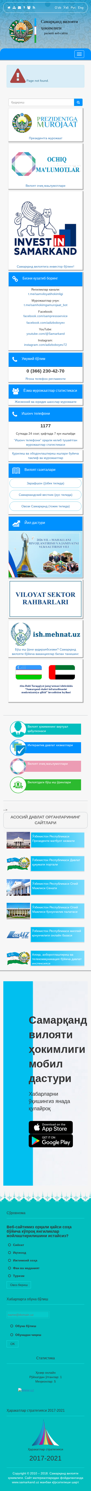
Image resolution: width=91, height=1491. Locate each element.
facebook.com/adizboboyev (46, 322)
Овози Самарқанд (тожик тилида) (45, 506)
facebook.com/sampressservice (45, 316)
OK (12, 1344)
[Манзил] (19, 7)
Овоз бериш (19, 1285)
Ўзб (65, 7)
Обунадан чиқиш (28, 1335)
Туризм (18, 1276)
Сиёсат (18, 1245)
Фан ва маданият (26, 1268)
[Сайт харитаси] (14, 7)
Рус (73, 7)
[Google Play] (51, 1140)
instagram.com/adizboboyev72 (45, 344)
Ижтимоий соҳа (25, 1260)
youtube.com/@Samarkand (46, 333)
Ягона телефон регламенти (45, 378)
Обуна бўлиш (25, 1326)
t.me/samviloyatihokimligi (45, 294)
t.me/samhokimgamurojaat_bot (45, 305)
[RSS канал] (34, 7)
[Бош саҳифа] (9, 7)
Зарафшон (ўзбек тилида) (45, 483)
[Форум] (28, 7)
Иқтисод (19, 1252)
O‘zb (58, 7)
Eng (80, 7)
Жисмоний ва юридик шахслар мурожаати (45, 401)
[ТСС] (24, 7)
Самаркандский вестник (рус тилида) (45, 494)
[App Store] (51, 1127)
